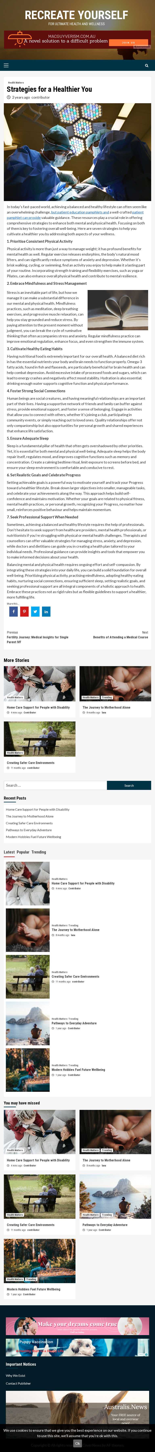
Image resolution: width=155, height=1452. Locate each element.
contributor (40, 97)
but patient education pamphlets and (80, 212)
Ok (77, 1443)
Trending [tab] (38, 852)
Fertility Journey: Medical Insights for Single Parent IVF (37, 637)
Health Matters (16, 82)
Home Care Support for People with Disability (38, 707)
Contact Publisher (18, 1383)
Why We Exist (15, 1375)
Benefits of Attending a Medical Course (120, 635)
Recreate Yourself (76, 15)
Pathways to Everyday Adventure (29, 830)
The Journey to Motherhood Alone (106, 707)
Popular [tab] (23, 852)
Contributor (30, 712)
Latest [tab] (9, 852)
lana (104, 712)
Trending (107, 697)
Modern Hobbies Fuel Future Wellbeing (33, 837)
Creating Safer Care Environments (30, 763)
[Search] (146, 66)
